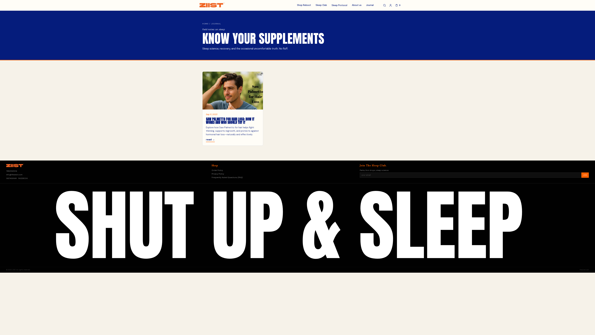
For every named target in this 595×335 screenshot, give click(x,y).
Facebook (23, 178)
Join (585, 175)
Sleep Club (321, 5)
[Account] (390, 5)
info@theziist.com (14, 174)
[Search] (384, 5)
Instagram (11, 178)
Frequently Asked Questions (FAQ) (227, 177)
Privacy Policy (218, 174)
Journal (370, 5)
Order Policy (217, 170)
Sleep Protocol (339, 5)
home (205, 23)
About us (356, 5)
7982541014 (11, 171)
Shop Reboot (304, 5)
